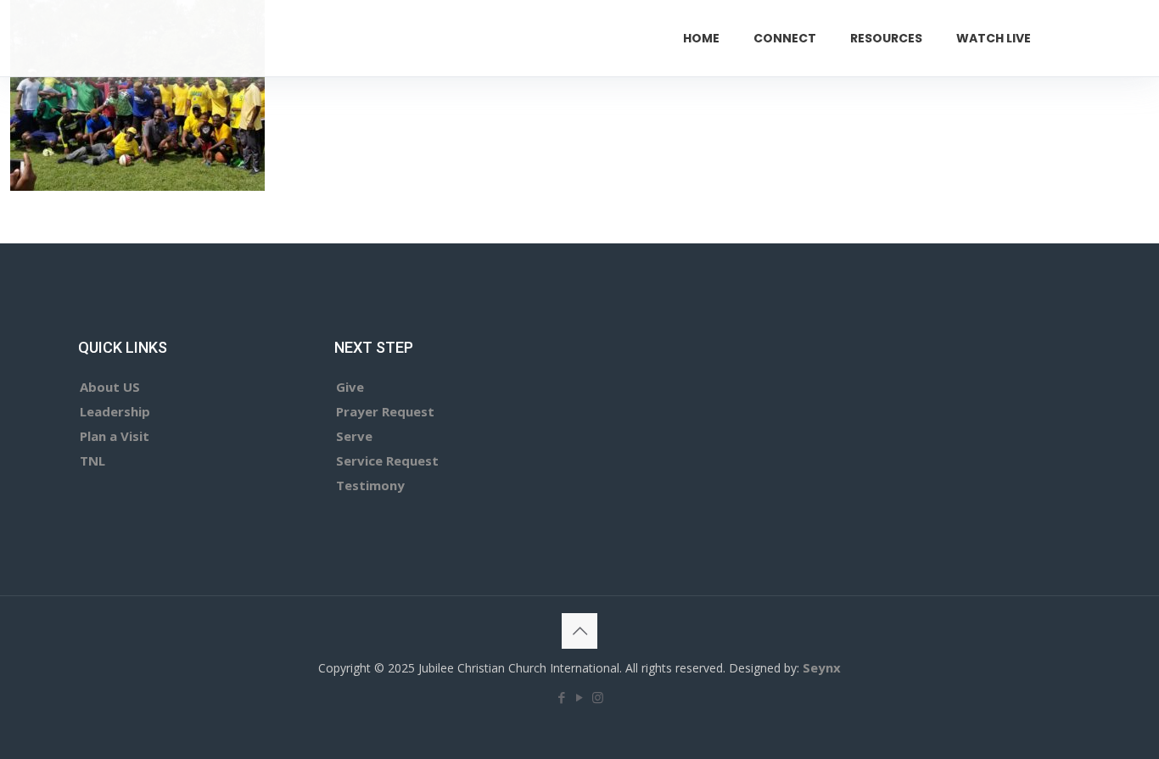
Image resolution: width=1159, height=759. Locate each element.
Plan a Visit (114, 435)
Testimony (370, 485)
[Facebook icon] (562, 697)
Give (350, 386)
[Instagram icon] (597, 697)
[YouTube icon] (580, 697)
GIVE (1100, 38)
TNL (92, 460)
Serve (354, 435)
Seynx (822, 667)
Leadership (115, 411)
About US (110, 386)
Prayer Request (385, 411)
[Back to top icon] (579, 631)
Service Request (387, 460)
